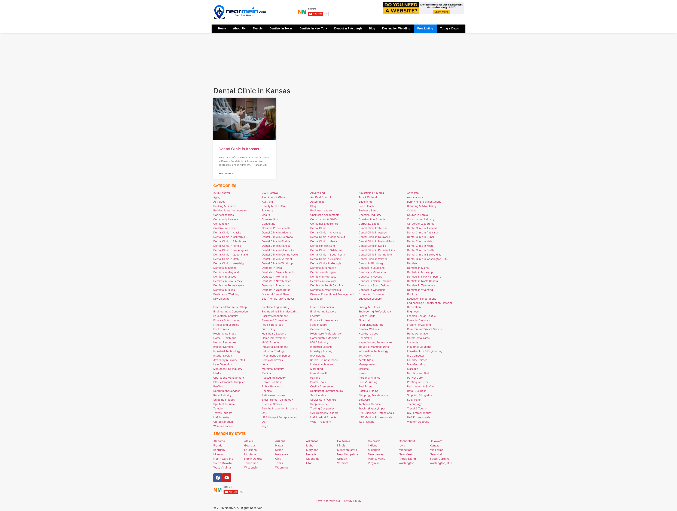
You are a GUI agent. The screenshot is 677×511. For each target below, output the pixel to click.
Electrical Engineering (275, 307)
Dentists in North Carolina (375, 281)
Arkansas (312, 441)
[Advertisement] (338, 59)
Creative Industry (224, 228)
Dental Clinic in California (229, 237)
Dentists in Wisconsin (372, 289)
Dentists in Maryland (226, 272)
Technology (414, 404)
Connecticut (407, 441)
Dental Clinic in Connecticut (327, 237)
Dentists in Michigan (323, 272)
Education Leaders (370, 298)
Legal (265, 364)
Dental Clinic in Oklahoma (326, 250)
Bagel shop (366, 201)
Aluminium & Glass (273, 197)
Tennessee (251, 463)
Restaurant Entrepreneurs (326, 391)
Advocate (413, 192)
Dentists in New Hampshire (424, 276)
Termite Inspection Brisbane (279, 408)
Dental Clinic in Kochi (420, 245)
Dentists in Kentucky (323, 267)
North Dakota (253, 458)
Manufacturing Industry (227, 368)
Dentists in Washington (276, 289)
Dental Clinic (318, 228)
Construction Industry (420, 219)
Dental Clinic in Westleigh (229, 263)
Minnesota (406, 450)
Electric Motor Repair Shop (230, 307)
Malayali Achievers (322, 364)
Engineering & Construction (230, 311)
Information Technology (373, 351)
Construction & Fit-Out (324, 219)
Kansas (434, 445)
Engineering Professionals (375, 311)
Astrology (219, 201)
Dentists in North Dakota (422, 281)
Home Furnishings (224, 338)
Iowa (402, 445)
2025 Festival (221, 192)
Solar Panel (414, 399)
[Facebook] (217, 477)
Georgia (249, 445)
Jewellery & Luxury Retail (229, 360)
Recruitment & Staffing (421, 386)
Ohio (278, 458)
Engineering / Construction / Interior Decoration (429, 305)
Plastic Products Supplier (229, 382)
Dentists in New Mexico (276, 281)
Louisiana (250, 450)
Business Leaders (321, 210)
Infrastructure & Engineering (425, 351)
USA (264, 421)
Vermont (342, 463)
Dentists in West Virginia (325, 289)
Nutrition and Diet (418, 373)
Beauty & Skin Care (274, 206)
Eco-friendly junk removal (278, 298)
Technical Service (370, 404)
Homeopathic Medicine (324, 338)
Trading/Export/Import (372, 408)
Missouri (218, 454)
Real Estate (366, 386)
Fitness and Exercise (226, 324)
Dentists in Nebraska (323, 276)
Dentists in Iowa (272, 267)
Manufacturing (416, 364)
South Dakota (222, 463)
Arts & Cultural (368, 197)
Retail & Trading (368, 391)
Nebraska (281, 454)
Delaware (436, 441)
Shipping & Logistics (419, 395)
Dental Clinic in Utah (226, 259)
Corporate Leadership (420, 223)
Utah (309, 463)
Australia (267, 201)
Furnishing (268, 329)
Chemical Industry (370, 215)
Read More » (226, 173)
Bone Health (366, 206)
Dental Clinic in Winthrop (277, 263)
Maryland (312, 450)
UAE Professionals (418, 417)
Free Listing (425, 28)
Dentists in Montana (274, 276)
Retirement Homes (273, 395)
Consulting (268, 223)
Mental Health (319, 373)
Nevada (311, 454)
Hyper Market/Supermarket (376, 342)
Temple (258, 28)
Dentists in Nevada (370, 276)
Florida (217, 445)
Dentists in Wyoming (420, 289)
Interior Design (222, 355)
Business (267, 210)
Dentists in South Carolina (326, 285)
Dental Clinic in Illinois (227, 245)
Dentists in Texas (281, 28)
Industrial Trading (273, 351)
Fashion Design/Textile (421, 316)
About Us (239, 28)
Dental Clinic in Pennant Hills (377, 250)
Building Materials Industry (230, 210)
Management (367, 364)
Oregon (342, 458)
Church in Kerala (417, 215)
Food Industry (318, 324)
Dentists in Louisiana (372, 267)
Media (217, 373)
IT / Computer (415, 355)
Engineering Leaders (323, 311)
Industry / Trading (321, 351)
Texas (279, 463)
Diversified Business (371, 294)
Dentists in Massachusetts (278, 272)
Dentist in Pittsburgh (348, 28)
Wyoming (281, 467)
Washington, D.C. (441, 463)
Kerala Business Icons (324, 360)
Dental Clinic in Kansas (239, 149)
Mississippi (437, 450)
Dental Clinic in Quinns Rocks (280, 254)
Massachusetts (347, 450)
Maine (279, 450)
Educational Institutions (421, 298)
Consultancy (221, 223)
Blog (372, 28)
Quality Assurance (321, 386)
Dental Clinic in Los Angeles (230, 250)
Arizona (280, 441)
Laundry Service (417, 360)
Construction (270, 219)
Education (316, 298)
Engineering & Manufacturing (280, 311)
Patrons (315, 377)
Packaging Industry (274, 377)
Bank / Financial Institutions (424, 201)
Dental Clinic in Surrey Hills (424, 254)
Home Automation (418, 333)
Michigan (374, 450)
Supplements (318, 404)
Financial (364, 320)
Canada (411, 210)
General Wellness (369, 329)
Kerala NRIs (366, 360)
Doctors (412, 294)
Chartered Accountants (324, 215)
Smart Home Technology (277, 399)
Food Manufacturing (371, 324)
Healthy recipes (368, 333)
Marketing (316, 368)
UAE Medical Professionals (375, 417)
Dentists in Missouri (225, 276)
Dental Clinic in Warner (373, 259)
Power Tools (318, 382)
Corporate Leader (370, 223)
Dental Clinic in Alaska (227, 232)
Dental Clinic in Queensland (230, 254)
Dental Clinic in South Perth (327, 254)
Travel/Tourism (222, 413)
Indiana (372, 445)
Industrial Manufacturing (374, 346)
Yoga (265, 426)
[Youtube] (226, 477)
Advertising (317, 192)
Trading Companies (322, 408)
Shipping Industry (224, 399)
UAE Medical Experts (323, 417)
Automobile (317, 201)
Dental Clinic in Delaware (374, 237)
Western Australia (418, 421)
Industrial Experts (321, 346)
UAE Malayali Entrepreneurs (279, 417)
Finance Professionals (324, 320)
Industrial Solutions (419, 346)
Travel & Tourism (417, 408)
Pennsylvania (376, 458)
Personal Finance (369, 377)
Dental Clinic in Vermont (277, 259)
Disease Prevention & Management (332, 294)
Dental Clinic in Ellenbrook (229, 241)
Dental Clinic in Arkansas (325, 232)
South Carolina (440, 458)
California (343, 441)
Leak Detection (222, 364)
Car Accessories (223, 215)
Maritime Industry (273, 368)
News (362, 373)
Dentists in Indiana (224, 267)
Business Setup (368, 210)
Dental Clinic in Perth (420, 250)
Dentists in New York (313, 28)
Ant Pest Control (320, 197)
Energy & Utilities (369, 307)
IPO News (365, 355)
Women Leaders (223, 426)
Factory (315, 316)
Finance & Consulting (275, 320)
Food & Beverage (272, 324)
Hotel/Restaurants (418, 338)
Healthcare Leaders (274, 333)
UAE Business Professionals (376, 413)
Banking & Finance (224, 206)
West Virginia (222, 467)
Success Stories (272, 404)
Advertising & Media (371, 192)
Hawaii (279, 445)
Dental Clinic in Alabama (422, 228)
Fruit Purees (221, 329)
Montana (250, 454)
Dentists (412, 263)
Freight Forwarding (419, 324)
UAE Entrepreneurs (419, 413)
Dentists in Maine (418, 267)
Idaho (309, 445)
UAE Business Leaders (324, 413)
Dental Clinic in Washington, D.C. (427, 259)
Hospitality (365, 338)
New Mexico (407, 454)
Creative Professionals (276, 228)
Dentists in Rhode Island (277, 285)
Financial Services (418, 320)
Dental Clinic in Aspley (373, 232)
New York (436, 454)
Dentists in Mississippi (421, 272)
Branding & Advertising (421, 206)
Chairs (266, 215)
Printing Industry (417, 382)
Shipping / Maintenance (373, 395)
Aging (217, 197)
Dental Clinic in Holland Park (376, 241)
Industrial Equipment (275, 346)
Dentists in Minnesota (372, 272)
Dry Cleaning (221, 298)
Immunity (413, 342)
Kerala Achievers (272, 360)
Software (364, 399)
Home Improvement (274, 338)
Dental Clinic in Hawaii (324, 241)
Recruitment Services (226, 391)
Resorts (267, 391)
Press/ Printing (368, 382)
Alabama (219, 441)
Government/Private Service (425, 329)
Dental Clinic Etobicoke (373, 228)
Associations (415, 197)
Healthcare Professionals (326, 333)
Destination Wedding (396, 28)
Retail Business (416, 391)
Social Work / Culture (323, 399)
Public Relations (272, 386)
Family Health (367, 316)
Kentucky (219, 450)
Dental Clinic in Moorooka (278, 250)
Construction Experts (372, 219)
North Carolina (223, 458)
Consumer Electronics (324, 223)
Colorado (374, 441)
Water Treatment (320, 421)
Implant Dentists (223, 346)
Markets (364, 368)
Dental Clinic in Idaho (420, 241)
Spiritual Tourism (224, 404)
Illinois (341, 445)
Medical (267, 373)
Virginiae (374, 463)
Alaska (248, 441)
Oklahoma (312, 458)
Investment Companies (276, 355)
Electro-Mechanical (322, 307)
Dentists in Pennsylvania (228, 285)
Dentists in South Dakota (374, 285)
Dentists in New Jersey (227, 281)
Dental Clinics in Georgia (325, 263)
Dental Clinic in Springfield (375, 254)
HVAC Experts (270, 342)
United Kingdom (223, 421)
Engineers (413, 311)
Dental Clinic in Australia (422, 232)
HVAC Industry (319, 342)
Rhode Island (407, 458)
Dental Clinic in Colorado (277, 237)
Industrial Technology (226, 351)
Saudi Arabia (318, 395)
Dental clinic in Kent (322, 245)
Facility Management (275, 316)
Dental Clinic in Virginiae (325, 259)
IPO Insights (317, 355)
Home (222, 28)
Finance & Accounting (226, 320)
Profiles (218, 386)
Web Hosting (366, 421)
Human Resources (224, 342)
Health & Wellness (224, 333)
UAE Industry (221, 417)
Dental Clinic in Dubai (420, 237)
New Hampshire (347, 454)
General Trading (320, 329)
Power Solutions (272, 382)
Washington (406, 463)
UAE (264, 413)
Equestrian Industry (225, 316)
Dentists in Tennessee (421, 285)
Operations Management (228, 377)
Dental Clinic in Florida (276, 241)
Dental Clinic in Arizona (276, 232)
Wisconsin (251, 467)
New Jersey (376, 454)
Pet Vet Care (415, 377)
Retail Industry (222, 395)
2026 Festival (270, 192)
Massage (412, 368)
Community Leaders (225, 219)
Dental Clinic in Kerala (372, 245)
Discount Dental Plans (275, 294)
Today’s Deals (449, 28)
